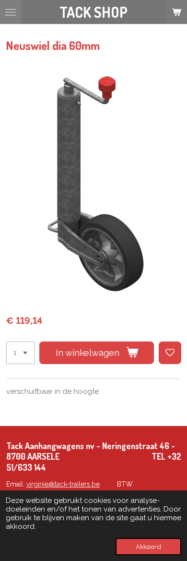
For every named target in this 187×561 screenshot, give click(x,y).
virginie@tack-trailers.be (63, 484)
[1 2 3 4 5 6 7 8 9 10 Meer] (20, 352)
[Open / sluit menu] (10, 12)
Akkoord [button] (148, 546)
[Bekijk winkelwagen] (176, 12)
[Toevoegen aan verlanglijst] (170, 352)
